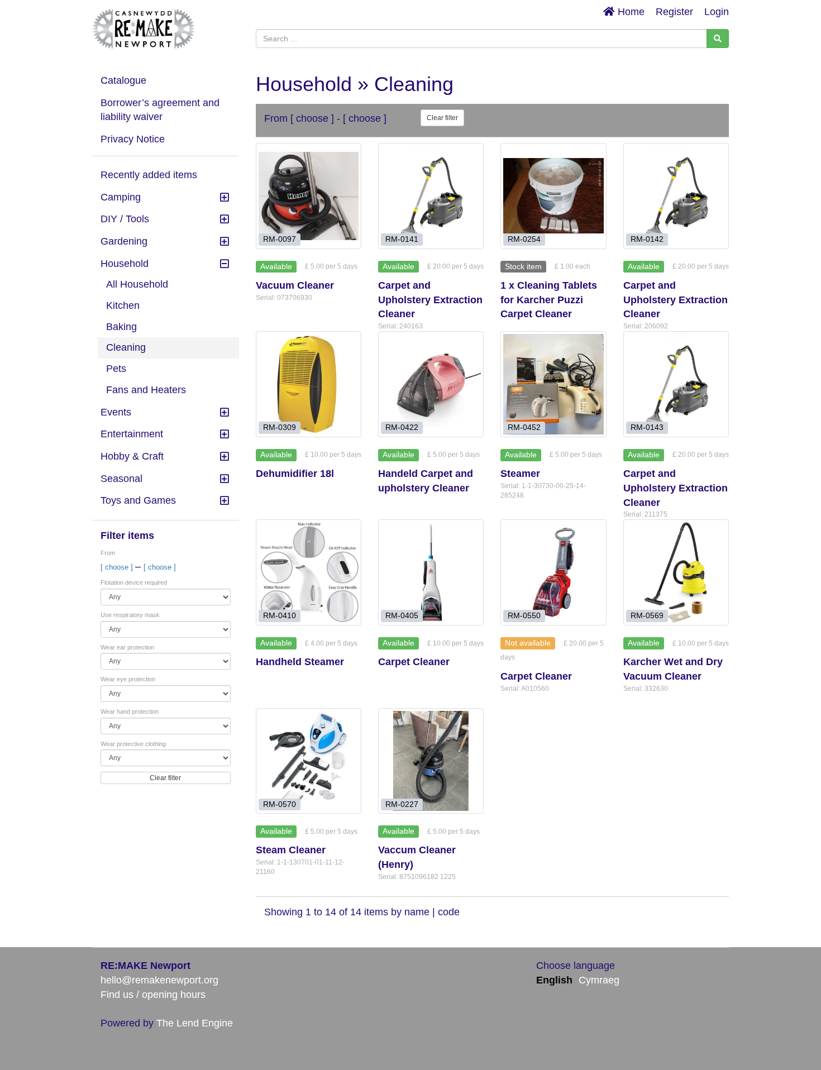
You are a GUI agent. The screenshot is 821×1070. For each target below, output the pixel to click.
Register (674, 11)
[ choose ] (118, 567)
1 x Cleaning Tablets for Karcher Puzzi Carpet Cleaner (548, 299)
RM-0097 (279, 239)
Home (630, 11)
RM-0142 (647, 239)
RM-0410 (279, 616)
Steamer (520, 473)
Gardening (124, 241)
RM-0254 (524, 239)
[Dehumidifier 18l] (309, 384)
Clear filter (165, 778)
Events (116, 412)
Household (125, 263)
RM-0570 (279, 804)
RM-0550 (524, 616)
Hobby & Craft (132, 456)
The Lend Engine (194, 1023)
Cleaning (126, 347)
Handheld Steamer (300, 661)
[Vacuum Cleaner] (309, 196)
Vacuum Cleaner (295, 285)
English (554, 980)
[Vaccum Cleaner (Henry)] (431, 761)
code (449, 912)
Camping (121, 197)
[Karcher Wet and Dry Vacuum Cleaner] (676, 572)
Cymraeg (599, 980)
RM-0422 (401, 427)
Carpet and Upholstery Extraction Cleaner (430, 299)
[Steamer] (553, 384)
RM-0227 (401, 804)
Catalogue (123, 80)
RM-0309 (279, 427)
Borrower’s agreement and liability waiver (160, 110)
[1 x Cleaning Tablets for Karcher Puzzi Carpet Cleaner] (553, 196)
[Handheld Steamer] (309, 572)
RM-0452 (524, 427)
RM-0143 (647, 427)
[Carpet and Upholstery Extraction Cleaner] (431, 196)
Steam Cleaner (291, 850)
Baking (121, 326)
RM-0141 (401, 239)
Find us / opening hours (153, 994)
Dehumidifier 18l (295, 473)
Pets (116, 368)
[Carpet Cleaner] (431, 572)
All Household (137, 284)
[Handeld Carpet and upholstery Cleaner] (431, 384)
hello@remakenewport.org (159, 980)
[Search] (718, 38)
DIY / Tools (125, 218)
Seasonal (121, 478)
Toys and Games (138, 500)
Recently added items (149, 174)
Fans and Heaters (146, 389)
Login (716, 11)
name (418, 912)
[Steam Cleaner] (309, 761)
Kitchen (123, 305)
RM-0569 (647, 616)
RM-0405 (401, 616)
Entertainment (132, 434)
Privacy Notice (133, 139)
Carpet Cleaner (414, 661)
